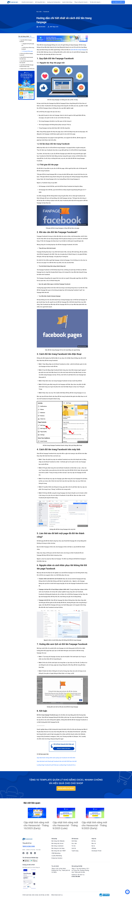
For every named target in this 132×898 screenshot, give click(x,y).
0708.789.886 (76, 876)
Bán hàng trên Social (57, 843)
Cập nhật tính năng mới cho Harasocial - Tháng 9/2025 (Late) (65, 825)
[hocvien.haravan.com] (12, 2)
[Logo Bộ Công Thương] (104, 895)
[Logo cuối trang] (27, 839)
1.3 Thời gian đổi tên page (27, 51)
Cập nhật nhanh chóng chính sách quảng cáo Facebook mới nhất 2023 (56, 757)
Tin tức (74, 846)
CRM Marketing (55, 853)
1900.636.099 (28, 846)
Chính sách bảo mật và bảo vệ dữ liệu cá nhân (35, 895)
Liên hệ (74, 848)
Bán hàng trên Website (57, 841)
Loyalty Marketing (56, 855)
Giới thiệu (74, 841)
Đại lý (93, 846)
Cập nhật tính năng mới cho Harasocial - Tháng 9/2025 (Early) (94, 825)
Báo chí (94, 843)
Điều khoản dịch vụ (56, 895)
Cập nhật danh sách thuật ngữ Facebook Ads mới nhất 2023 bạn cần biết (57, 761)
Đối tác (94, 841)
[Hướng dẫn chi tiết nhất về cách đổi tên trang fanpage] (37, 813)
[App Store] (26, 860)
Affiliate (94, 848)
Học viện (74, 843)
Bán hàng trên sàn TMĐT (58, 850)
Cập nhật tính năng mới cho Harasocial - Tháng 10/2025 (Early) (36, 825)
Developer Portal (96, 850)
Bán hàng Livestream (57, 846)
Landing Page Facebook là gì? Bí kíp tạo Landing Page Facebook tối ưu (56, 765)
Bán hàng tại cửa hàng (57, 848)
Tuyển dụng (75, 850)
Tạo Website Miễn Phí (118, 2)
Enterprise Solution (56, 858)
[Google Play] (34, 860)
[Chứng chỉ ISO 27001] (29, 879)
